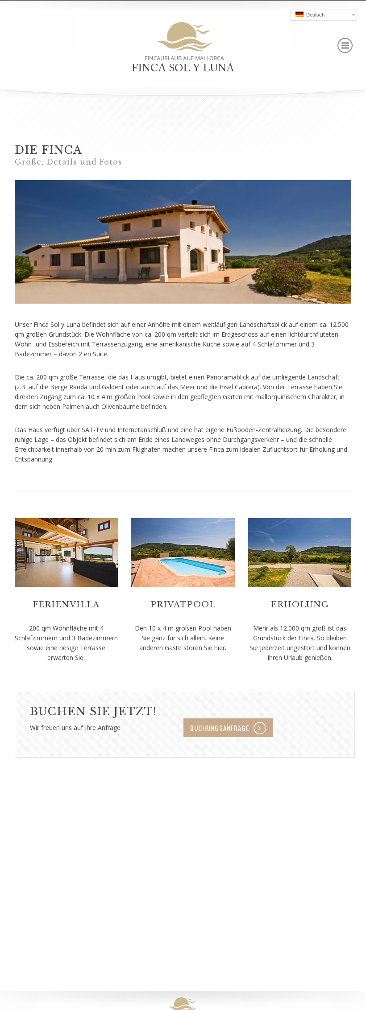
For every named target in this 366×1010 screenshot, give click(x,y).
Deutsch (314, 14)
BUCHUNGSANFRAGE (219, 728)
